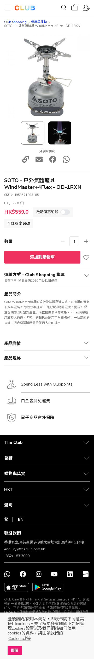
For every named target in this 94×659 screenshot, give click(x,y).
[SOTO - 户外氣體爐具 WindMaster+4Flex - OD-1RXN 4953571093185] (32, 133)
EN (21, 519)
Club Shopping (15, 22)
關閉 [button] (14, 650)
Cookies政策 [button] (19, 638)
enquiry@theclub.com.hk (24, 549)
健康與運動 (39, 22)
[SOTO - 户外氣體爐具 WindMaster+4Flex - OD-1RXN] (60, 133)
